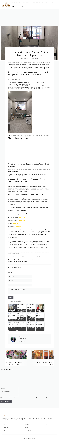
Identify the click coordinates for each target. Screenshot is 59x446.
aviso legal (27, 425)
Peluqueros (36, 2)
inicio (4, 424)
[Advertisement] (29, 18)
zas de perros (7, 425)
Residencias (26, 2)
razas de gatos (6, 427)
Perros (21, 6)
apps (4, 430)
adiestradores (28, 430)
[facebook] (46, 424)
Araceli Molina (34, 58)
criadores (27, 427)
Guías (52, 2)
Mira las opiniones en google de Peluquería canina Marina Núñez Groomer (25, 256)
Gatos (13, 6)
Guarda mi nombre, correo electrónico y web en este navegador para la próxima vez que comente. (24, 397)
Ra (3, 425)
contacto (27, 424)
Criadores (45, 2)
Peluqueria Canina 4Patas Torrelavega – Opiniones (14, 363)
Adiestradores (16, 2)
